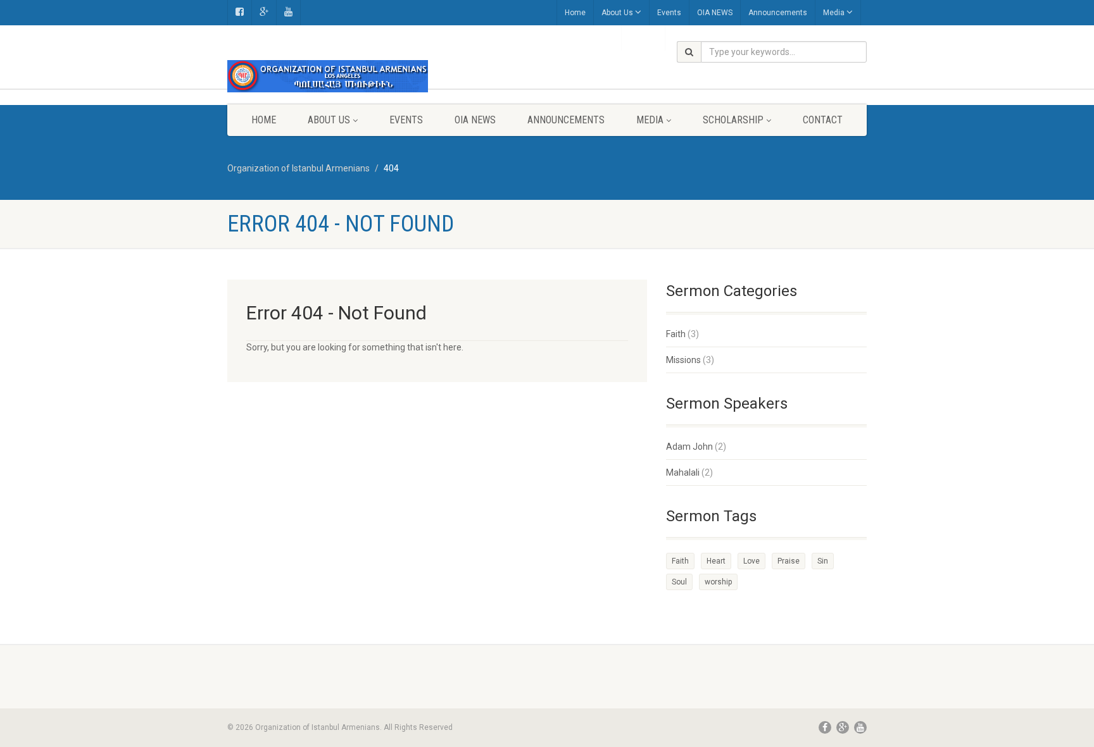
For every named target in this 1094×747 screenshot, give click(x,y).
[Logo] (327, 76)
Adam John (689, 446)
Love (751, 561)
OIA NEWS (714, 12)
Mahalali (683, 472)
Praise (788, 561)
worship (718, 581)
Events (669, 12)
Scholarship (733, 120)
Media (834, 12)
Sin (822, 561)
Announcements (777, 12)
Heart (716, 561)
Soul (679, 581)
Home (575, 12)
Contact (823, 120)
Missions (683, 360)
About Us (617, 12)
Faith (676, 334)
